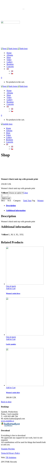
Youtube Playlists (8, 449)
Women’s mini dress (13, 293)
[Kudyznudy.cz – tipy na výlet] (10, 425)
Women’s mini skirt (13, 392)
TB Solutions (11, 457)
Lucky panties (11, 344)
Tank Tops (27, 201)
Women (40, 201)
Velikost (4, 193)
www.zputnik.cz (7, 421)
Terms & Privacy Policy (10, 453)
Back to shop (6, 402)
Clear (26, 193)
